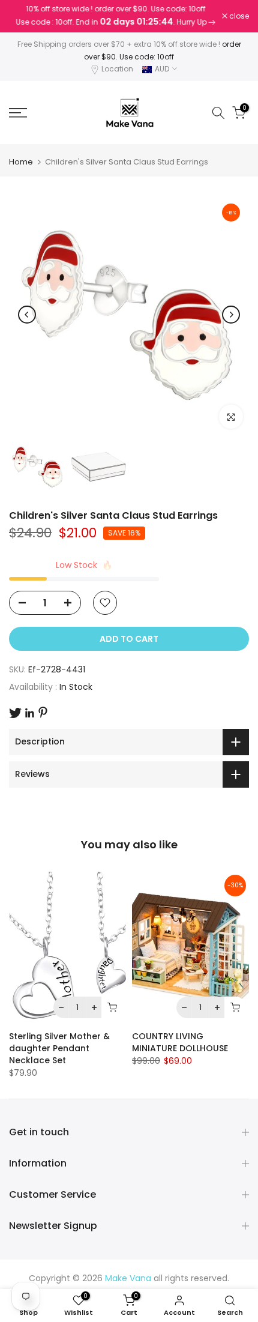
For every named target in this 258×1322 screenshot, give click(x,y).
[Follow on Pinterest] (43, 712)
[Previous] (27, 315)
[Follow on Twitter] (15, 713)
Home (21, 162)
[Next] (231, 315)
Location (117, 69)
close (238, 16)
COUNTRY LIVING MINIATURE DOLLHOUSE (180, 1042)
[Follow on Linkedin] (29, 713)
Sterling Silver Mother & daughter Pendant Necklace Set (59, 1048)
